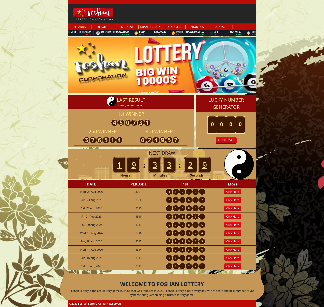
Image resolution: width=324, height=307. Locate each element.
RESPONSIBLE (173, 27)
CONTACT (221, 27)
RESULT (103, 27)
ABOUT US (197, 27)
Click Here (232, 192)
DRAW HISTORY (150, 27)
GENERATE (226, 140)
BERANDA (79, 27)
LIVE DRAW (126, 27)
